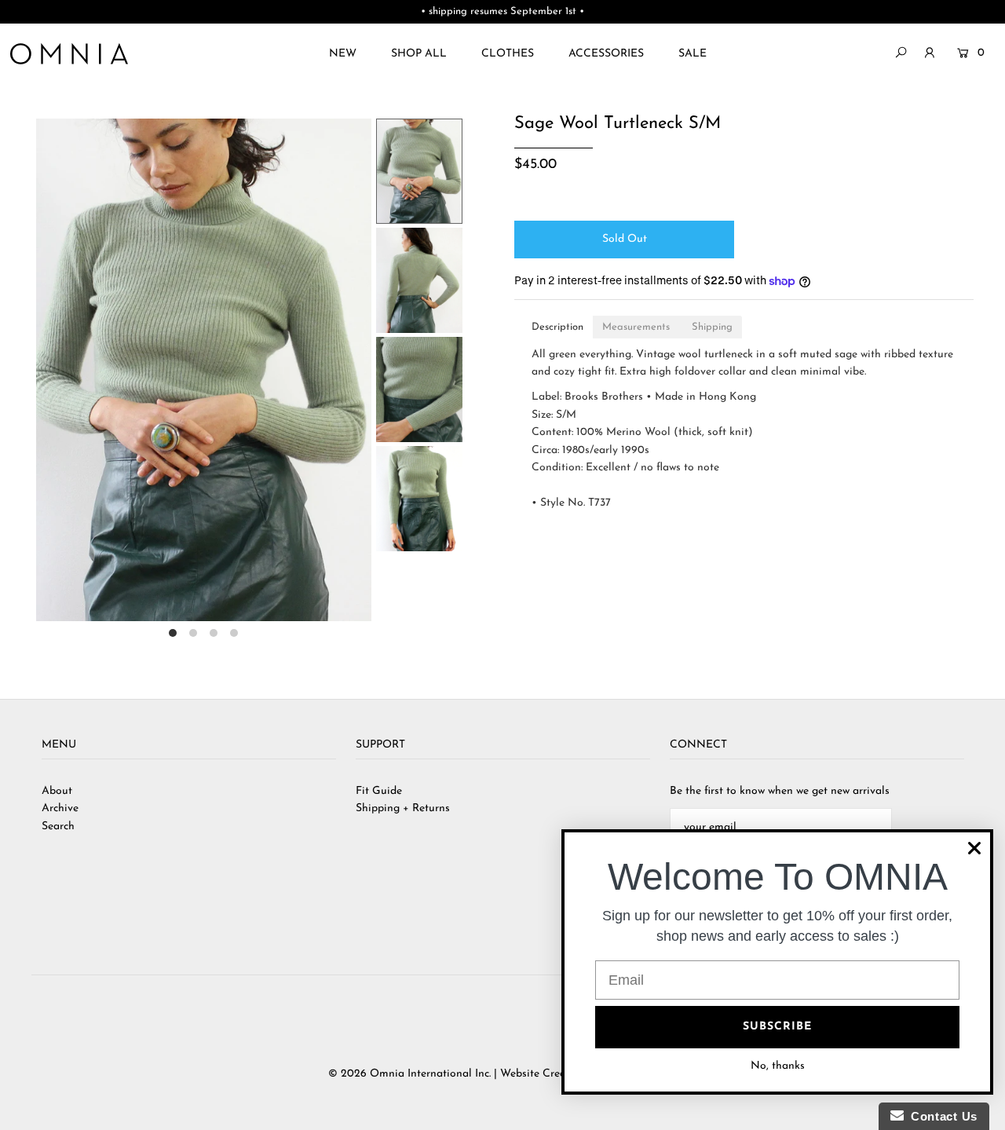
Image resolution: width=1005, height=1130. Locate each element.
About (57, 791)
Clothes (507, 54)
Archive (60, 808)
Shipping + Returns (403, 808)
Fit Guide (379, 791)
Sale (692, 54)
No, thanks (778, 1066)
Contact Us (941, 1116)
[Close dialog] (974, 848)
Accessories (606, 54)
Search (58, 826)
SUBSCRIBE (777, 1027)
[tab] (557, 327)
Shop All (419, 54)
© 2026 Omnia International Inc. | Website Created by (464, 1074)
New (342, 54)
